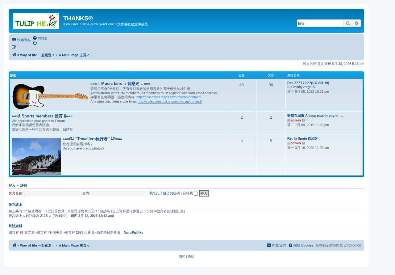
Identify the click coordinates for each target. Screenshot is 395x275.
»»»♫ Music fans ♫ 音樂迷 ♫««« (120, 83)
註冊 (23, 185)
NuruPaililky (133, 232)
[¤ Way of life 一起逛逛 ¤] (36, 20)
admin (296, 120)
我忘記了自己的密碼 (164, 193)
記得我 (188, 193)
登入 (12, 185)
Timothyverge (301, 87)
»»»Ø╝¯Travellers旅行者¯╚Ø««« (92, 139)
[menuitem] (39, 38)
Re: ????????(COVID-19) (308, 83)
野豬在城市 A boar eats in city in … (315, 115)
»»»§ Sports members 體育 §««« (42, 116)
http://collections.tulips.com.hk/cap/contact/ (168, 97)
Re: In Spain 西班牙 (302, 138)
